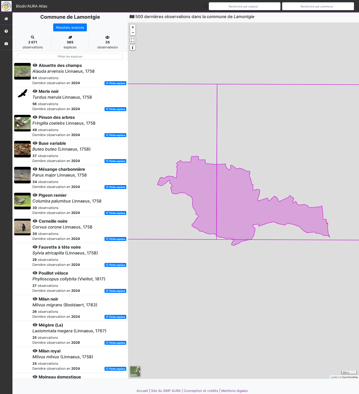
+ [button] (133, 27)
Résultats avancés (70, 27)
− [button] (133, 32)
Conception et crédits (201, 391)
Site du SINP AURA (166, 391)
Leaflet (334, 377)
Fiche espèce (117, 83)
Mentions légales (234, 391)
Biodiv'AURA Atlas (31, 6)
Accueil (142, 391)
